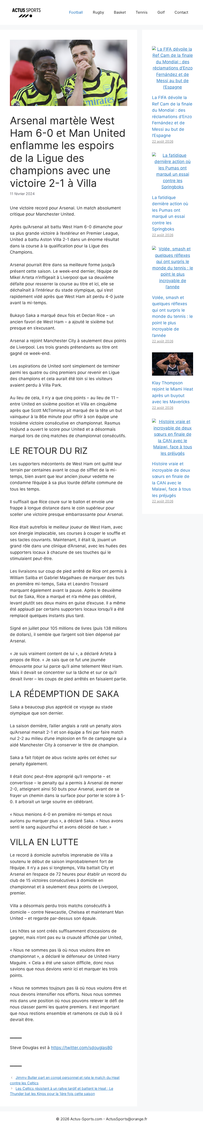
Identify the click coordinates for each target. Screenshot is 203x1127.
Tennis (142, 12)
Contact (181, 12)
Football (76, 12)
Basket (120, 12)
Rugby (98, 12)
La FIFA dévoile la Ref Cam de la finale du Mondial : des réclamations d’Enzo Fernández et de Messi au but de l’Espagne (172, 116)
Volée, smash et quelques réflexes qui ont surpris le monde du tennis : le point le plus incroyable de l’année (172, 316)
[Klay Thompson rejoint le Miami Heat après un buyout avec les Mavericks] (172, 372)
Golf (161, 12)
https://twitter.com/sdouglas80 (81, 1047)
